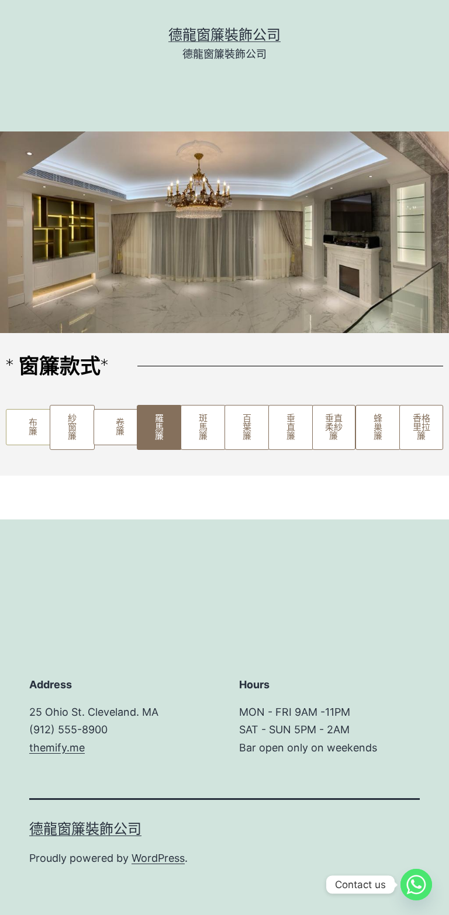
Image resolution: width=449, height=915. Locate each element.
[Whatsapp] (416, 884)
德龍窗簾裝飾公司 (224, 34)
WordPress (158, 858)
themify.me (57, 747)
